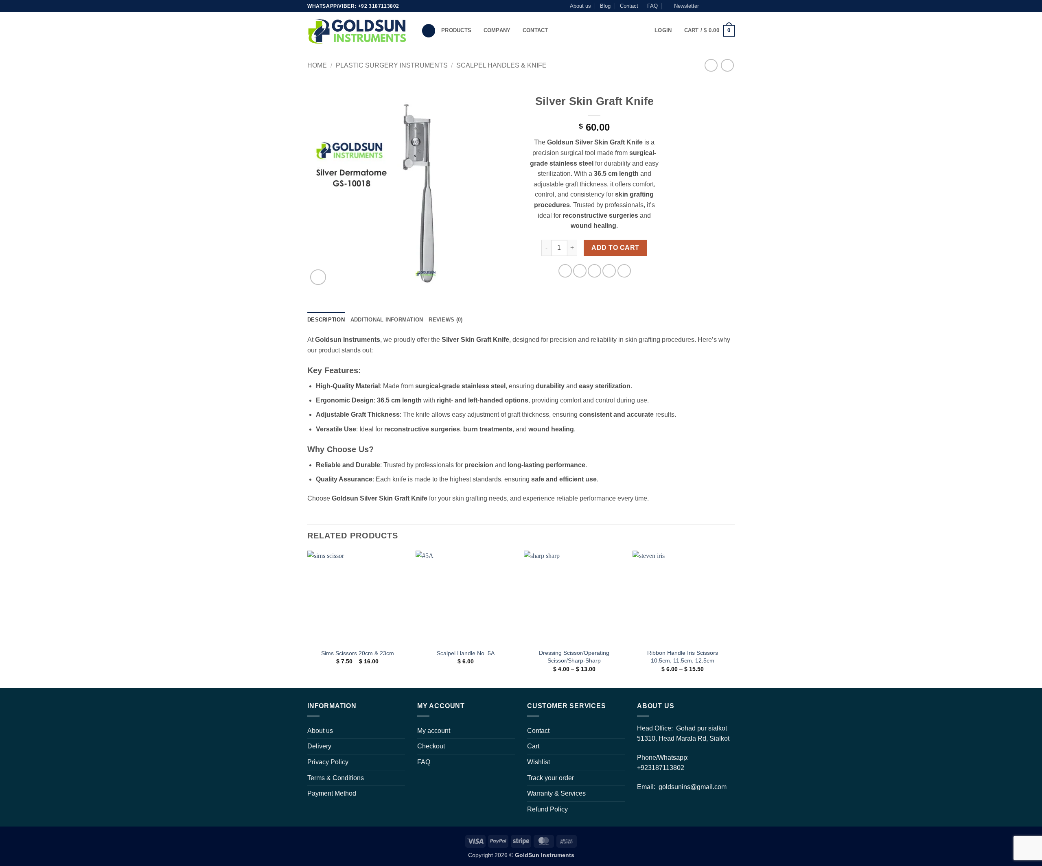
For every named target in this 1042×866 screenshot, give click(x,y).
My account (433, 730)
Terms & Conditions (335, 777)
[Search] (428, 30)
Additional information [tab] (386, 320)
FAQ (652, 6)
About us (580, 6)
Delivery (319, 746)
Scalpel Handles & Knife (501, 65)
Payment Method (331, 793)
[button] (683, 6)
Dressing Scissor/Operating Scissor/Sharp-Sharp (574, 657)
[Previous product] (727, 65)
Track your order (550, 777)
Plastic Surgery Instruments (392, 65)
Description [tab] (326, 320)
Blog (605, 6)
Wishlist (538, 762)
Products (456, 30)
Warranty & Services (556, 793)
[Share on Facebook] (565, 271)
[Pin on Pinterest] (609, 271)
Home (317, 65)
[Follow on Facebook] (707, 6)
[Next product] (711, 65)
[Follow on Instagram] (715, 6)
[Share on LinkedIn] (624, 271)
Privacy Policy (327, 762)
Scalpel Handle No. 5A (466, 653)
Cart (533, 746)
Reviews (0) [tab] (445, 320)
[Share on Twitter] (580, 271)
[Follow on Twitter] (722, 6)
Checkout (431, 746)
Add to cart (615, 247)
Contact (629, 6)
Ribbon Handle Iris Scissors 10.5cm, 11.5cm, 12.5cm (682, 657)
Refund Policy (547, 809)
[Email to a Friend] (594, 271)
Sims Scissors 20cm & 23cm (357, 653)
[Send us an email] (730, 6)
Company (497, 30)
